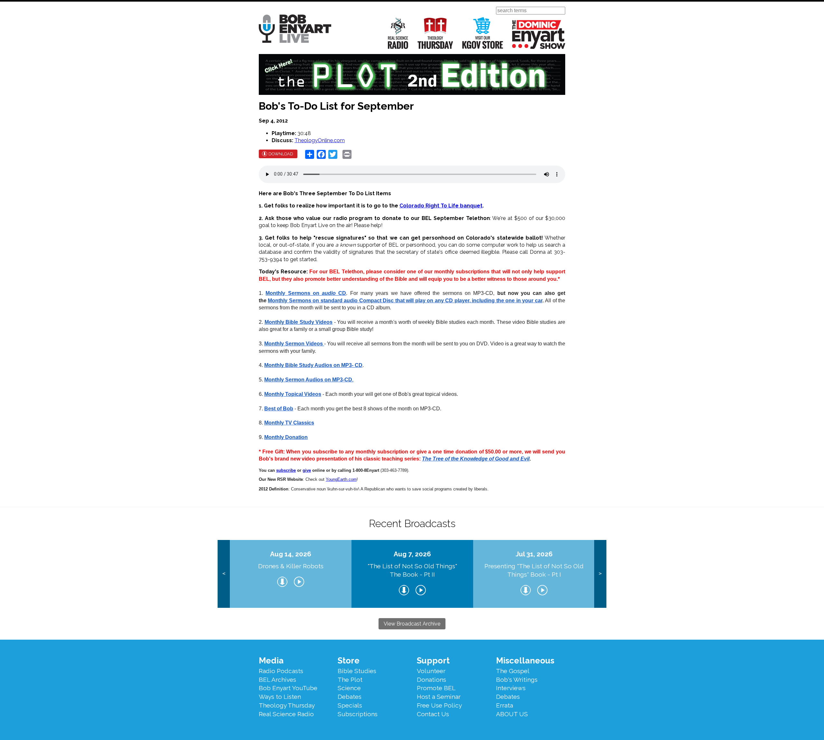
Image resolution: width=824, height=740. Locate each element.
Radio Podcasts (281, 670)
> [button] (600, 573)
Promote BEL (436, 687)
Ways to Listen (280, 696)
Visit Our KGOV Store (482, 33)
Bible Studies (357, 670)
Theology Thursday (435, 33)
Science (349, 687)
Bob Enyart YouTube (288, 687)
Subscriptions (358, 713)
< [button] (223, 573)
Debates (349, 696)
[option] (290, 574)
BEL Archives (277, 679)
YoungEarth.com (341, 479)
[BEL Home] (295, 29)
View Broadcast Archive (412, 624)
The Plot (350, 679)
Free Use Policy (439, 705)
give (307, 470)
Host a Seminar (439, 696)
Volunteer (431, 670)
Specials (350, 705)
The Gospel (512, 670)
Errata (504, 705)
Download (280, 153)
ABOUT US (512, 713)
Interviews (511, 687)
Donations (431, 679)
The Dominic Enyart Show (538, 34)
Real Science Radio (398, 33)
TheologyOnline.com (320, 140)
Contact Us (433, 713)
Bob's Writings (517, 679)
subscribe (286, 470)
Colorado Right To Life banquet (440, 206)
